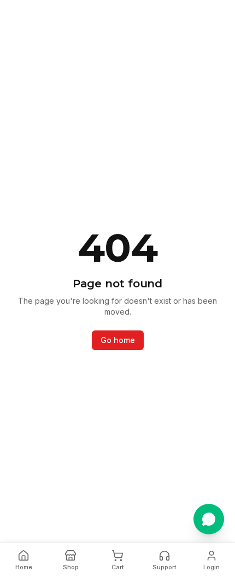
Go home (118, 340)
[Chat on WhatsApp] (208, 519)
